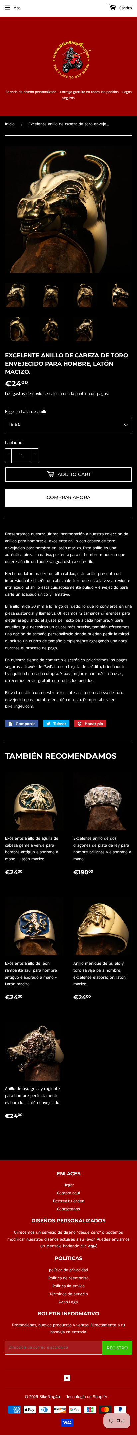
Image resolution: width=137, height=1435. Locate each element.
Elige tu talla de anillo (26, 411)
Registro (117, 1347)
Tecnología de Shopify (86, 1397)
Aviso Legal (68, 1302)
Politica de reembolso (68, 1278)
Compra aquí (68, 1193)
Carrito (125, 8)
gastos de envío (27, 394)
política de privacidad (68, 1270)
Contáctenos (68, 1209)
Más (17, 8)
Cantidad (14, 442)
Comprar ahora (68, 497)
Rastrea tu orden (68, 1201)
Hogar (68, 1185)
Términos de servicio (68, 1294)
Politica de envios (68, 1286)
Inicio (10, 124)
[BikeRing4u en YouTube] (67, 1379)
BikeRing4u (49, 1397)
